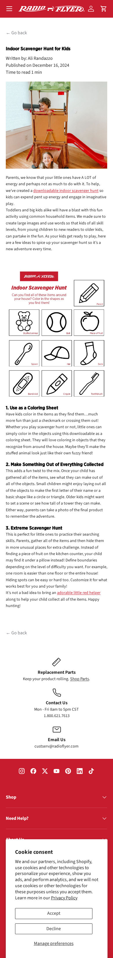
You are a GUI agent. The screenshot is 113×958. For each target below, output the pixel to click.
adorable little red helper (79, 593)
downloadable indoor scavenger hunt (66, 191)
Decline (53, 928)
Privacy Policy (64, 898)
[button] (103, 8)
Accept (53, 913)
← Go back (16, 33)
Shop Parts (79, 679)
